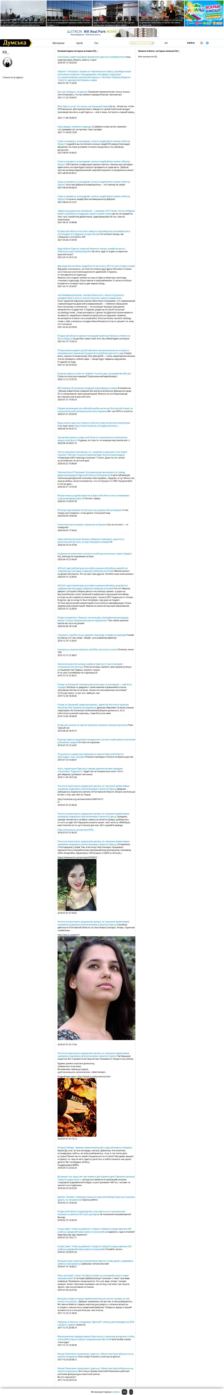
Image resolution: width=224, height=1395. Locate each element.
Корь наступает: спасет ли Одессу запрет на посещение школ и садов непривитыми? (93, 1277)
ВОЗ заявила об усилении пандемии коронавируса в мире (87, 388)
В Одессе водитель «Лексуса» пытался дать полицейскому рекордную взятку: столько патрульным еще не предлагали (93, 619)
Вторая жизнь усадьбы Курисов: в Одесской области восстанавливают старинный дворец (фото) (94, 497)
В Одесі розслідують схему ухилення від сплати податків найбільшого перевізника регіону (22, 23)
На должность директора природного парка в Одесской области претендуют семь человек (90, 755)
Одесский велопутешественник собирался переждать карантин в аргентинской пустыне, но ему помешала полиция (91, 540)
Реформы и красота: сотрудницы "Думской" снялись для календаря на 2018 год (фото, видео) (96, 1323)
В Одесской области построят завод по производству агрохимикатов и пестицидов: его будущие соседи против (94, 232)
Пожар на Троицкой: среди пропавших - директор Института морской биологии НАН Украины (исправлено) (93, 706)
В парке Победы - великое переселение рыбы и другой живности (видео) (95, 1147)
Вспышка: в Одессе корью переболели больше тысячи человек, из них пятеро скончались (94, 1300)
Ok (124, 1391)
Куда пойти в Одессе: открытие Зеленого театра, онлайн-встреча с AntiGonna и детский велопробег (91, 250)
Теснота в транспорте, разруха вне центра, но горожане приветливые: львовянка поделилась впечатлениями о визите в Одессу (94, 787)
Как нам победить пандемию (72, 91)
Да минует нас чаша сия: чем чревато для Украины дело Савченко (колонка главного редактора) (96, 1178)
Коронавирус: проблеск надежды (74, 126)
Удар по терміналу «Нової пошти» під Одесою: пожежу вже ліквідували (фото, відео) (114, 23)
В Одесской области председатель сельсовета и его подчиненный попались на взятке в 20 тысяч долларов (91, 1213)
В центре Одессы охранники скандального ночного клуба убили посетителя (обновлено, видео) (96, 741)
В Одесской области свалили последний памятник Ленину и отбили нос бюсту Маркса (94, 337)
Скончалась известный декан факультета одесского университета (91, 56)
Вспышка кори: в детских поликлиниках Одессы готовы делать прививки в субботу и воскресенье (95, 1262)
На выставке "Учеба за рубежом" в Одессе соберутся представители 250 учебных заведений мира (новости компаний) (94, 1230)
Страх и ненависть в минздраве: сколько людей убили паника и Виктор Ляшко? (94, 142)
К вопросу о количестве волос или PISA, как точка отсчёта (87, 649)
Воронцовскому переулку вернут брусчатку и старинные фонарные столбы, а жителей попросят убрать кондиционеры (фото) (96, 1338)
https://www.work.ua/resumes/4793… (76, 829)
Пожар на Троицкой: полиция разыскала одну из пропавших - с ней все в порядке (95, 686)
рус (166, 42)
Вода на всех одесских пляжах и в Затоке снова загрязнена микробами (94, 422)
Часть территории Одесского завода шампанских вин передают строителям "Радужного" (90, 770)
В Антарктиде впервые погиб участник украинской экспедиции (90, 510)
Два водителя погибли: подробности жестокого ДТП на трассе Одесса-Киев (96, 266)
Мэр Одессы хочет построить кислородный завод (83, 106)
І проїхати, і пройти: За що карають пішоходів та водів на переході (91, 634)
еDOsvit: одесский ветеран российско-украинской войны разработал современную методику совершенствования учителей (93, 569)
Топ (96, 43)
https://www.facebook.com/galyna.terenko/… (97, 425)
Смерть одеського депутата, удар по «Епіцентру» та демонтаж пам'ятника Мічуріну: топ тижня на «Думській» (161, 22)
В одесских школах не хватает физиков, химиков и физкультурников (92, 725)
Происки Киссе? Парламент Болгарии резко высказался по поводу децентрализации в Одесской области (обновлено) (91, 474)
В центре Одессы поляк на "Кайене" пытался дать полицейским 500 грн (94, 373)
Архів (79, 43)
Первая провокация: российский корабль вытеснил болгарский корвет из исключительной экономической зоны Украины (95, 410)
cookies (116, 1391)
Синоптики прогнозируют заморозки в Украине (82, 524)
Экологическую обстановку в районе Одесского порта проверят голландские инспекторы (90, 665)
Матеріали (58, 43)
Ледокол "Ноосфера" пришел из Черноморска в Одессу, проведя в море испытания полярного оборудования (94, 73)
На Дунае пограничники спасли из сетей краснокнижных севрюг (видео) (94, 553)
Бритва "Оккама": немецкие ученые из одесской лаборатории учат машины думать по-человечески (96, 1198)
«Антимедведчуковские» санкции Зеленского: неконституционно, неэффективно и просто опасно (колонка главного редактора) (91, 296)
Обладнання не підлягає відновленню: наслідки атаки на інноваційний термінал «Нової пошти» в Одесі (68, 22)
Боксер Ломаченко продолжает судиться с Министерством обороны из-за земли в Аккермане (95, 1355)
